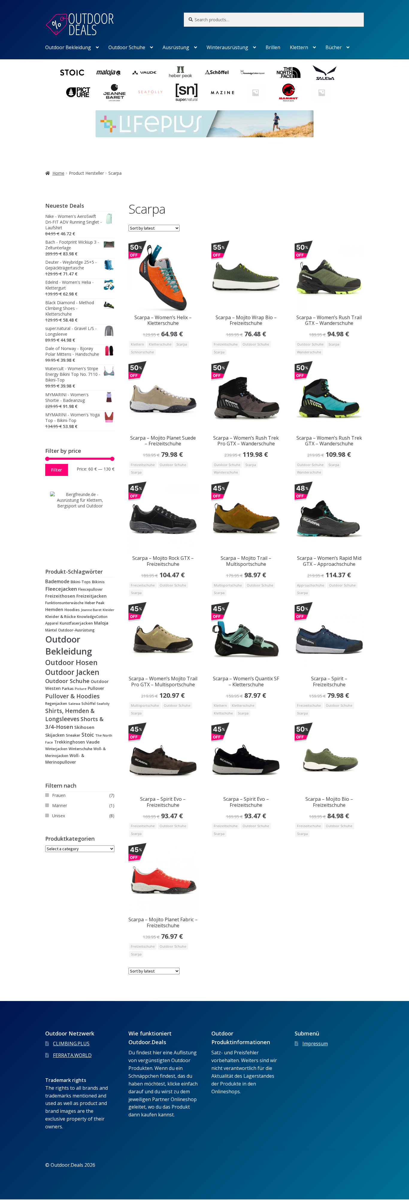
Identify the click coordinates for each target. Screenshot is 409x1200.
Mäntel (51, 630)
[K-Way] (255, 93)
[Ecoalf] (322, 93)
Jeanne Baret (91, 609)
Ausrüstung (176, 47)
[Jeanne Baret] (114, 93)
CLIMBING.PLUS (71, 1043)
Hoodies (72, 609)
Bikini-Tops (81, 581)
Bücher (333, 47)
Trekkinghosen (69, 742)
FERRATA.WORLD (72, 1055)
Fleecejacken (61, 588)
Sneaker (73, 735)
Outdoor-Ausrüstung (76, 630)
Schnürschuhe (142, 352)
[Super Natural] (187, 93)
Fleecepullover (90, 589)
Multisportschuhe (228, 585)
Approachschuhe (310, 585)
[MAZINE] (222, 93)
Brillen (273, 47)
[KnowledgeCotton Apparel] (252, 73)
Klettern (299, 47)
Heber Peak (94, 602)
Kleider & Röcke (60, 616)
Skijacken (55, 735)
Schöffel (88, 703)
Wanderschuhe (309, 352)
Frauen (59, 795)
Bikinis (98, 581)
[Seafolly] (150, 93)
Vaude (93, 742)
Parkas (68, 688)
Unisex (58, 815)
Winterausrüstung (227, 47)
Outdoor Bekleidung (68, 47)
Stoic (87, 734)
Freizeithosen (60, 596)
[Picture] (78, 93)
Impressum (315, 1043)
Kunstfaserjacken (76, 623)
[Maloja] (108, 73)
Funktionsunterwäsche (64, 602)
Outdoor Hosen (71, 662)
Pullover (96, 688)
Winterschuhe (80, 748)
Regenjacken (56, 703)
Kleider (108, 609)
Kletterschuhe (160, 344)
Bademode (57, 581)
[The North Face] (289, 73)
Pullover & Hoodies (72, 696)
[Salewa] (325, 73)
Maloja (101, 623)
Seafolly (103, 704)
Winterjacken (56, 748)
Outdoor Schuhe (126, 47)
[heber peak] (181, 73)
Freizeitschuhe (226, 344)
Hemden (54, 609)
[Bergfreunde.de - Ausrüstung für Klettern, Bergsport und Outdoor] (79, 521)
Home (58, 173)
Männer (59, 805)
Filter (56, 470)
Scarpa (181, 344)
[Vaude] (144, 73)
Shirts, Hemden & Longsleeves (70, 715)
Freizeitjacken (91, 596)
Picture (81, 688)
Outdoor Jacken (72, 672)
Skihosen (84, 727)
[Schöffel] (216, 73)
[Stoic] (72, 73)
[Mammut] (289, 93)
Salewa (74, 703)
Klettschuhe (223, 713)
